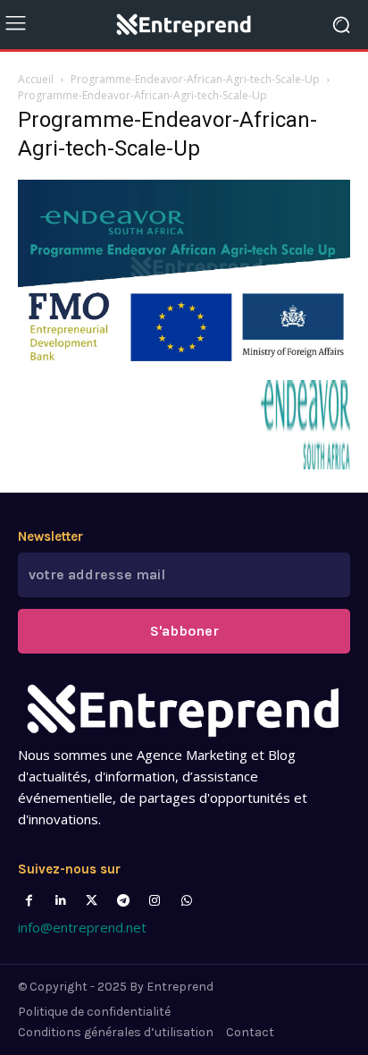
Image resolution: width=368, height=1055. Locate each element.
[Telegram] (124, 901)
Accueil (36, 79)
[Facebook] (29, 901)
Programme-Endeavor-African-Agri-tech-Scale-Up (195, 79)
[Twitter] (91, 901)
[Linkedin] (60, 901)
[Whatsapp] (186, 901)
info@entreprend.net (82, 927)
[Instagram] (155, 901)
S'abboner (184, 630)
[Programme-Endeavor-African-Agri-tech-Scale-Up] (184, 361)
